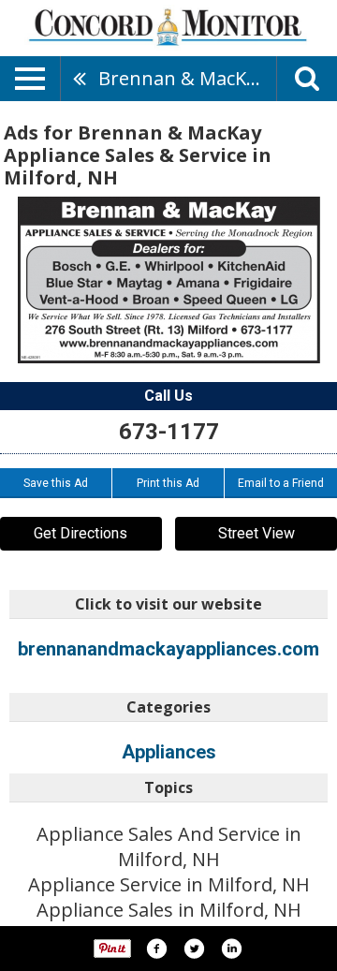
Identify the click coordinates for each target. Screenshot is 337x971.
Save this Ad (55, 483)
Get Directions (80, 533)
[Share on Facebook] (156, 948)
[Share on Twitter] (194, 948)
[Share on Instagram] (231, 948)
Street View (256, 533)
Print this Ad (168, 483)
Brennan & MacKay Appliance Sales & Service (187, 78)
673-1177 (169, 432)
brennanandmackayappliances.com (168, 649)
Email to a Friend (281, 483)
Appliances (169, 752)
